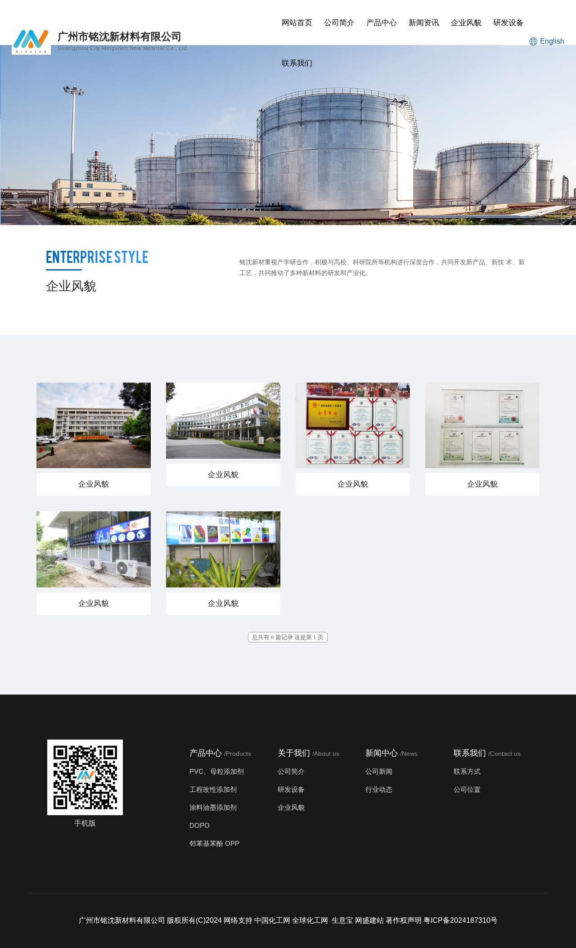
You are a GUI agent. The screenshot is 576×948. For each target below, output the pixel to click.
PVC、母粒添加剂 (216, 771)
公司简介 (339, 22)
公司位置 (467, 789)
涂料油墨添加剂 (213, 807)
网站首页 (297, 22)
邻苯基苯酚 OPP (214, 843)
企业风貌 (466, 22)
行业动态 (378, 789)
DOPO (199, 825)
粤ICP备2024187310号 (460, 920)
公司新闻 (378, 771)
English (552, 41)
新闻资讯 (424, 22)
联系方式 (467, 771)
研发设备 (508, 22)
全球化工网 (310, 920)
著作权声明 (404, 920)
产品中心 (381, 22)
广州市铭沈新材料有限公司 (122, 920)
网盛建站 (369, 920)
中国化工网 (272, 920)
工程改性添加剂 (213, 789)
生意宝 (342, 920)
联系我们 (297, 63)
